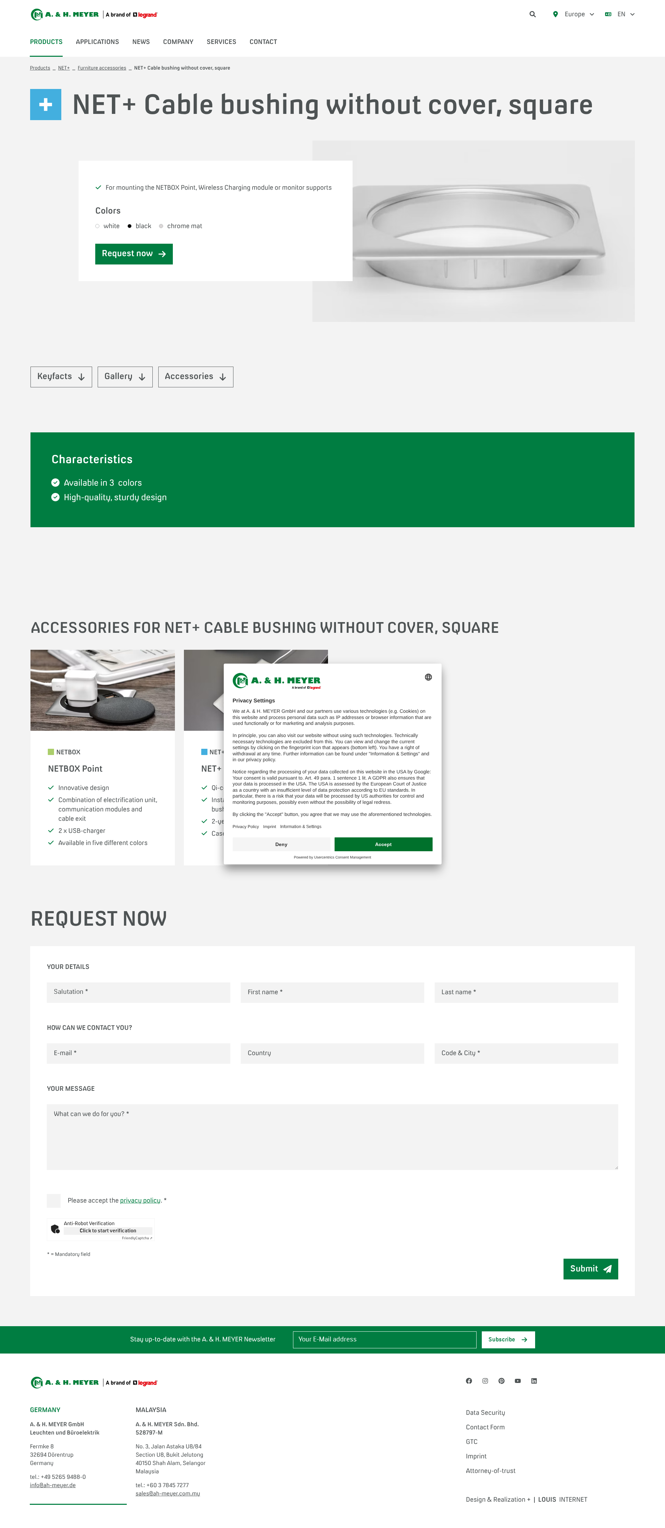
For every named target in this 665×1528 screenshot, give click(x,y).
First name (265, 992)
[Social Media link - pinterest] (501, 1381)
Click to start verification (108, 1231)
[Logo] (94, 14)
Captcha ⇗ (137, 1238)
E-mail (65, 1053)
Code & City (461, 1053)
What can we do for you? (91, 1114)
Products (46, 42)
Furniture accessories (102, 68)
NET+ (64, 68)
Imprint (476, 1457)
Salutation (71, 992)
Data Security (485, 1413)
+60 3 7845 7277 (167, 1486)
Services (222, 42)
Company (178, 42)
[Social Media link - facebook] (469, 1381)
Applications (97, 42)
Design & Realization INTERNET (526, 1500)
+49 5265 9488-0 (63, 1477)
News (141, 42)
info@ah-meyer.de (53, 1486)
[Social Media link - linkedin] (534, 1381)
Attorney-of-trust (490, 1471)
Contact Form (485, 1427)
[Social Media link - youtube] (518, 1381)
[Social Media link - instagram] (485, 1381)
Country (259, 1053)
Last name (459, 992)
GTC (472, 1442)
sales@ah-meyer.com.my (167, 1494)
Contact (263, 42)
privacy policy (140, 1201)
